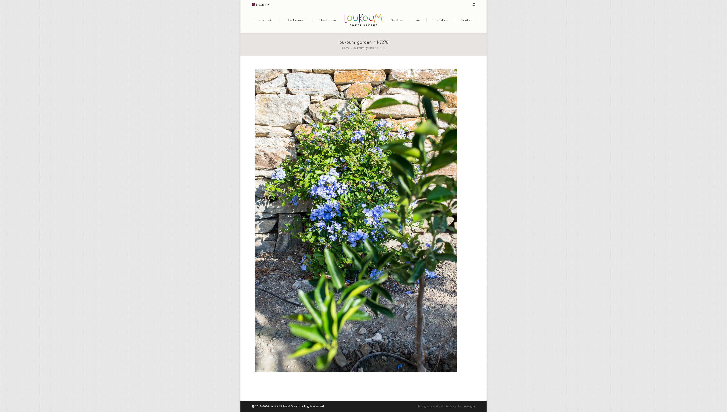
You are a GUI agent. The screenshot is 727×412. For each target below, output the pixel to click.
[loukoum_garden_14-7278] (356, 220)
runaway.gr (468, 406)
